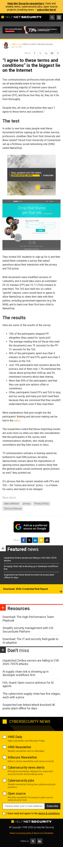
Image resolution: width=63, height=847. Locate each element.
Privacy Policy (41, 503)
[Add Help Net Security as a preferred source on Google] (58, 53)
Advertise (48, 833)
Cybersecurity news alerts (26, 767)
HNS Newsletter (19, 747)
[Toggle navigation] (59, 17)
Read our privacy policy (21, 833)
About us (38, 833)
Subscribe (52, 806)
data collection (11, 503)
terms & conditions (49, 813)
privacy (26, 503)
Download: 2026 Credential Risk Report (25, 588)
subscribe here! (46, 9)
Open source (17, 793)
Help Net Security (45, 827)
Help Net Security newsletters (25, 3)
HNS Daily (15, 737)
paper (17, 420)
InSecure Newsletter (22, 757)
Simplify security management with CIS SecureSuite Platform (28, 629)
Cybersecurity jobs (21, 780)
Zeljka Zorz (16, 44)
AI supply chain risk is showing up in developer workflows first (26, 673)
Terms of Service (12, 508)
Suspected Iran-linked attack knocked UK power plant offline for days (29, 706)
